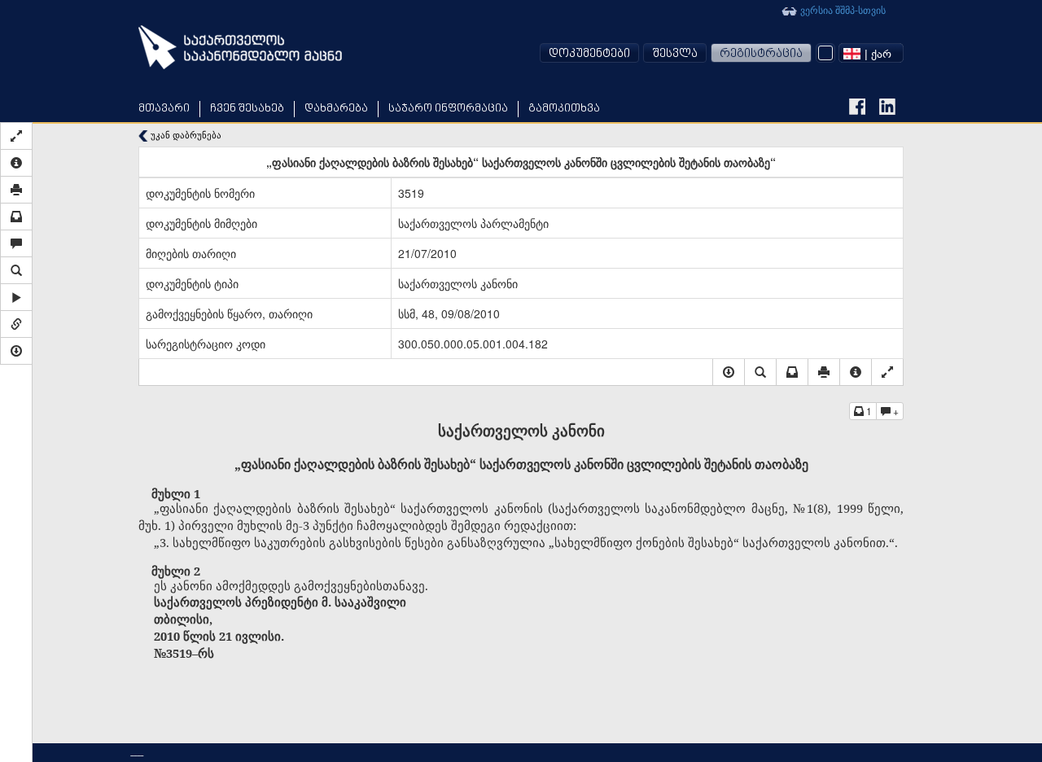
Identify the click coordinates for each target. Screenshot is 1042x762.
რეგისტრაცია (761, 54)
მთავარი (164, 109)
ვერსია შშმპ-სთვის (842, 9)
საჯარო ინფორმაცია (448, 109)
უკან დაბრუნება (184, 135)
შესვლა (675, 54)
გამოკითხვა (564, 109)
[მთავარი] (240, 47)
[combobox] (871, 53)
